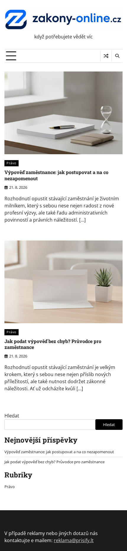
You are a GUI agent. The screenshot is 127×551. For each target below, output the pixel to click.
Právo (11, 163)
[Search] (117, 55)
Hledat (11, 415)
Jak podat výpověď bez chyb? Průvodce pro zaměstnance (52, 344)
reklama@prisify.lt (74, 540)
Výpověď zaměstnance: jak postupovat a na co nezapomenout (56, 175)
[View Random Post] (105, 55)
